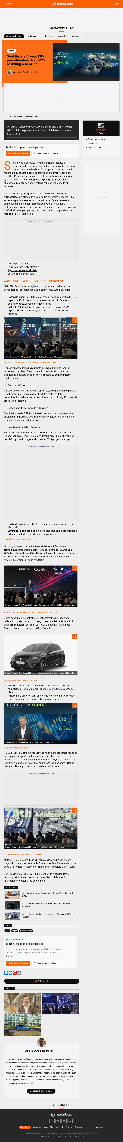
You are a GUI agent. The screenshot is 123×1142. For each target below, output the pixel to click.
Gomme (75, 36)
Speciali (61, 36)
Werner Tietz (27, 207)
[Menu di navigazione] (7, 4)
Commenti (43, 981)
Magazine (17, 116)
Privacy (69, 1127)
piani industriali (26, 931)
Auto (9, 116)
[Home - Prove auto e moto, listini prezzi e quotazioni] (63, 4)
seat (7, 931)
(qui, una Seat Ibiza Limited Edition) (43, 624)
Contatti (59, 1127)
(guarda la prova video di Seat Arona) (30, 628)
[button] (52, 1121)
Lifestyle (47, 36)
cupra (14, 931)
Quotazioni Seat (94, 148)
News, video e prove (96, 139)
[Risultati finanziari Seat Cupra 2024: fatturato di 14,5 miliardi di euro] (40, 723)
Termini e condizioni (83, 1127)
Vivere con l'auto (13, 36)
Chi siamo (37, 1127)
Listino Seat (93, 143)
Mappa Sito (48, 1127)
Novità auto (31, 36)
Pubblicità (98, 1127)
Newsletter (25, 1127)
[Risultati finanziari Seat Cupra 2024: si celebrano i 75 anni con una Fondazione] (40, 828)
